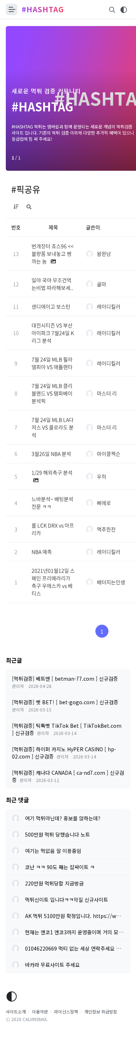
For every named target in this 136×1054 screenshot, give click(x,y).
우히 (101, 476)
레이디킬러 (108, 306)
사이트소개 (16, 1011)
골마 (101, 284)
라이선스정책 (66, 1011)
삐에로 (104, 502)
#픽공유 (25, 189)
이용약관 (40, 1011)
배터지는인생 (111, 582)
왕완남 (104, 253)
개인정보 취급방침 (100, 1011)
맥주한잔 (106, 529)
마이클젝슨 (108, 453)
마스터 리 (107, 393)
